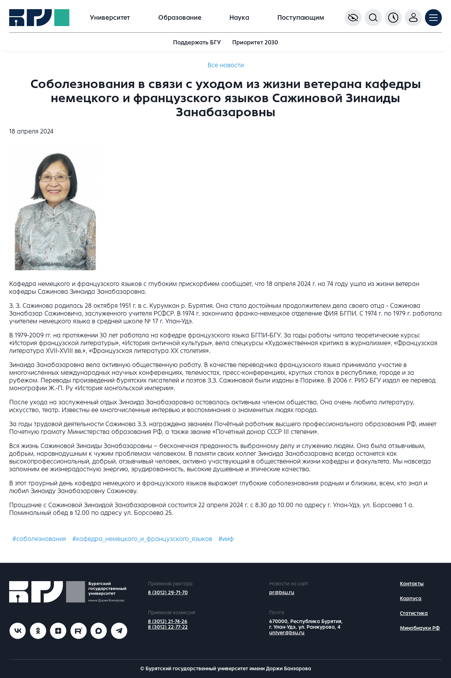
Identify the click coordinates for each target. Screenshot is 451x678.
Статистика (414, 613)
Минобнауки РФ (420, 628)
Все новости (226, 65)
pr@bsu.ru (281, 592)
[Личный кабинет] (413, 17)
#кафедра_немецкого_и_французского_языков (142, 538)
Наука (239, 17)
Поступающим (300, 17)
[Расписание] (393, 17)
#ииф (226, 538)
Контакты (412, 583)
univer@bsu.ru (286, 632)
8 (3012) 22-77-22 (168, 627)
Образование (180, 17)
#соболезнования (39, 538)
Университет (110, 17)
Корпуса (410, 598)
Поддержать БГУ (197, 42)
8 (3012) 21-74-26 (167, 621)
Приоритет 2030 (255, 42)
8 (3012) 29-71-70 (168, 592)
